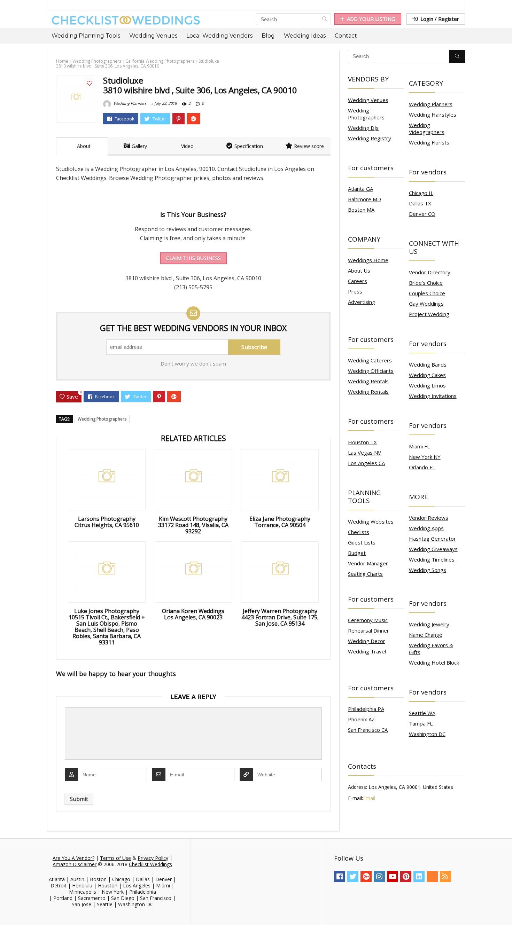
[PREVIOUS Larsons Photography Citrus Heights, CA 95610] (7, 907)
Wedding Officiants (371, 370)
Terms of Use (115, 858)
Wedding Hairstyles (432, 114)
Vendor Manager (368, 563)
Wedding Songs (427, 569)
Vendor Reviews (428, 517)
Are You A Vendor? (73, 858)
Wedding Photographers (96, 61)
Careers (357, 280)
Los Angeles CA (366, 463)
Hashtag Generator (432, 538)
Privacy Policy (153, 858)
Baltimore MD (364, 199)
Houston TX (362, 442)
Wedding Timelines (432, 559)
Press (355, 291)
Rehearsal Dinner (368, 630)
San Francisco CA (368, 729)
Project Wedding (429, 314)
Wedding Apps (426, 528)
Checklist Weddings (150, 864)
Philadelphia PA (366, 708)
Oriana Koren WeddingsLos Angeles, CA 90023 (193, 614)
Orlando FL (422, 467)
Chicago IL (421, 192)
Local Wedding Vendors (219, 35)
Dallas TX (420, 203)
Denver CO (422, 213)
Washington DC (427, 733)
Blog (268, 35)
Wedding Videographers (426, 128)
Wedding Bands (428, 364)
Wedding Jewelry (429, 624)
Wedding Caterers (370, 360)
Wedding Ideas (305, 35)
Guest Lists (361, 542)
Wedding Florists (429, 142)
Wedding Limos (427, 385)
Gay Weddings (426, 303)
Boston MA (361, 209)
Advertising (361, 301)
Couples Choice (427, 293)
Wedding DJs (363, 127)
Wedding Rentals (368, 381)
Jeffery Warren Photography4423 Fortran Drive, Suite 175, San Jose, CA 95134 (280, 617)
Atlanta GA (360, 188)
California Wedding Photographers (159, 61)
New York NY (425, 456)
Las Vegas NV (364, 452)
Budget (357, 552)
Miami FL (419, 446)
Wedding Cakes (427, 374)
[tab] (82, 146)
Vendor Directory (429, 272)
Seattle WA (422, 713)
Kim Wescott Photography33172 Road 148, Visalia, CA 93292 (193, 525)
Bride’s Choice (426, 282)
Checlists (358, 531)
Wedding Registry (369, 138)
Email (369, 798)
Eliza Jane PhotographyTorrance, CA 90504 (279, 522)
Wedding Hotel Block (434, 662)
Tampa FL (421, 723)
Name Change (425, 634)
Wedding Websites (371, 521)
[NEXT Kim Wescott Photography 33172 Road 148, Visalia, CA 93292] (505, 907)
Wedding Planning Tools (86, 35)
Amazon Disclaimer (74, 864)
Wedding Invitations (433, 395)
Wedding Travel (367, 651)
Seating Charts (365, 573)
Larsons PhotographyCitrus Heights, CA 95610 (107, 522)
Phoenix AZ (361, 719)
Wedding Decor (366, 640)
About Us (359, 270)
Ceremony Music (368, 620)
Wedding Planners (129, 103)
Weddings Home (368, 260)
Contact (346, 35)
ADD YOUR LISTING (371, 18)
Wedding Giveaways (433, 549)
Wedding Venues (153, 35)
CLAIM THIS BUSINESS (193, 257)
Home (62, 61)
